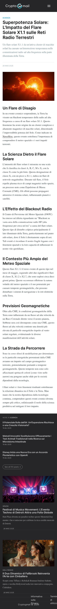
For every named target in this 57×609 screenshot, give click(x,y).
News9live (8, 136)
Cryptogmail (24, 604)
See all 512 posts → (13, 467)
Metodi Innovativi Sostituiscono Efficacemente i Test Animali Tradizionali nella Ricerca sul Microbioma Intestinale (27, 439)
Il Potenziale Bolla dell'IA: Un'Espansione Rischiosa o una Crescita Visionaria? (28, 424)
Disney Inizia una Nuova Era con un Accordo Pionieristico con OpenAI (25, 453)
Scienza (6, 18)
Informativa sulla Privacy (36, 599)
